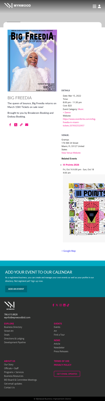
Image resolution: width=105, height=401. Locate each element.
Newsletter (59, 347)
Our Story (8, 364)
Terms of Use (61, 361)
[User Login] (99, 6)
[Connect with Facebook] (53, 305)
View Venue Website (71, 152)
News (57, 340)
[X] (15, 125)
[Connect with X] (57, 305)
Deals (6, 334)
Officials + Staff (11, 368)
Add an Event (16, 289)
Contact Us (9, 387)
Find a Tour (59, 334)
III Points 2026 (71, 164)
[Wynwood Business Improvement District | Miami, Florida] (17, 6)
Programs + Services (14, 372)
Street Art (8, 330)
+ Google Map (69, 250)
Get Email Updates (67, 374)
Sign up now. (37, 281)
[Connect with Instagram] (60, 305)
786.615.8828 (11, 314)
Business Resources (13, 375)
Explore (9, 323)
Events (58, 323)
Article (57, 343)
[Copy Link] (21, 125)
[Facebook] (10, 125)
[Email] (26, 125)
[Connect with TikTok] (68, 305)
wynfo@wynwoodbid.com (17, 317)
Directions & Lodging (14, 338)
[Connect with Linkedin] (64, 305)
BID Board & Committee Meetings (20, 379)
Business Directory (13, 327)
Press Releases (61, 351)
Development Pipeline (15, 342)
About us (9, 361)
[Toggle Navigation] (94, 6)
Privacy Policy (62, 364)
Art (55, 330)
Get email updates (13, 383)
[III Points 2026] (80, 208)
